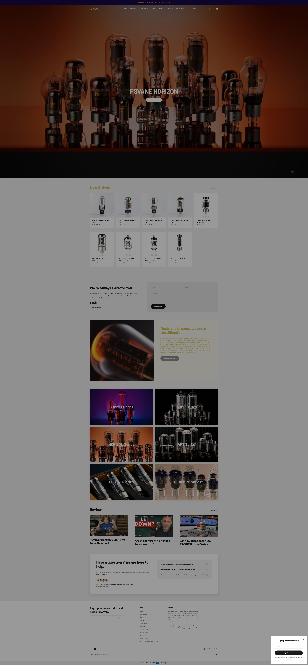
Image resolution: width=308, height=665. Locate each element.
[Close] (303, 639)
